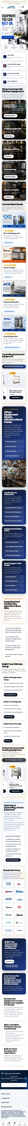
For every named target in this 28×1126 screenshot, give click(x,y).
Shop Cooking (9, 961)
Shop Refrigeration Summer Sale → (14, 366)
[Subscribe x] (25, 1085)
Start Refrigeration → (10, 694)
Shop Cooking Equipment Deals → (14, 760)
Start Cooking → (9, 716)
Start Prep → (8, 741)
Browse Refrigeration (11, 966)
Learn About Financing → (13, 860)
